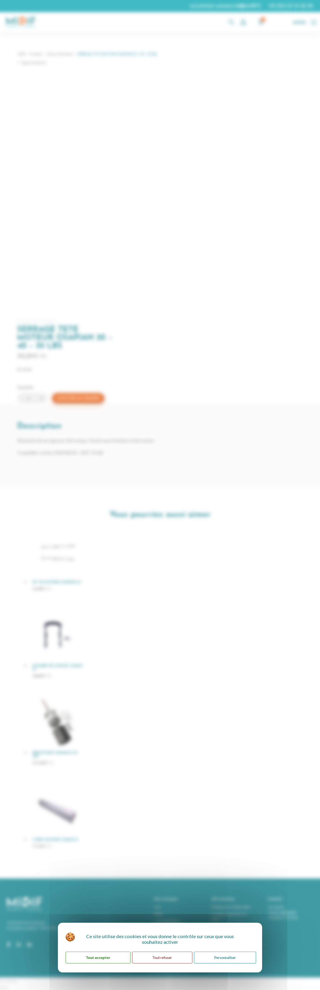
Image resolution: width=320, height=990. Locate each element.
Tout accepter (98, 957)
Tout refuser (162, 957)
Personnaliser (225, 957)
